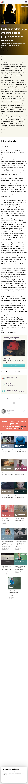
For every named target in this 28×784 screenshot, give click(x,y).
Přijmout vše (20, 781)
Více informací (6, 776)
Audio (15, 2)
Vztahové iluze (8, 358)
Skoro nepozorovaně (6, 514)
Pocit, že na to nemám (12, 587)
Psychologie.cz (2, 2)
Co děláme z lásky (7, 561)
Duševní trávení (6, 491)
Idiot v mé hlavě (19, 491)
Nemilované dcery (7, 468)
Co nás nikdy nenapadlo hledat (7, 445)
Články (10, 2)
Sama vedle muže (20, 561)
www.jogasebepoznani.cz (11, 412)
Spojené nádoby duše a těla (19, 445)
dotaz (20, 428)
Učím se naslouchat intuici (20, 468)
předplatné (23, 426)
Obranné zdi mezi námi (20, 514)
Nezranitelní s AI (19, 537)
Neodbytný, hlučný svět (7, 537)
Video (19, 2)
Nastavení (8, 781)
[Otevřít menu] (26, 2)
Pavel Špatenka (10, 410)
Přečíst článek (14, 365)
